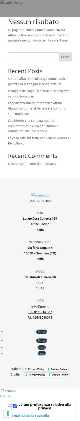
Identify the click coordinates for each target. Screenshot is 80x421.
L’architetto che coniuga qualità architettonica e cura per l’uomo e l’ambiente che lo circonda (33, 125)
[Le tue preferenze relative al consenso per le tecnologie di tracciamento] (8, 413)
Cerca (65, 57)
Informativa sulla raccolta (27, 415)
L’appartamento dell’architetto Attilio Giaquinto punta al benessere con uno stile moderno (36, 108)
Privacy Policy (36, 369)
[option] (40, 396)
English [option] (5, 396)
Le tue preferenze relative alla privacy (44, 406)
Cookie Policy (59, 369)
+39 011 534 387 (40, 312)
